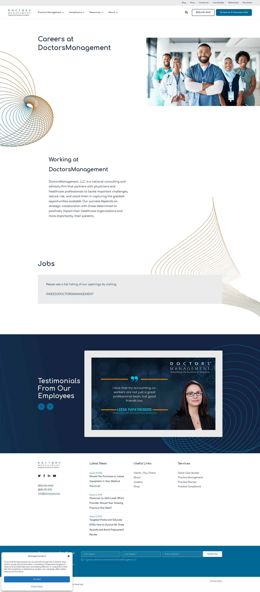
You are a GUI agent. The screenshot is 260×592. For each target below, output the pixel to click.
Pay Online (247, 3)
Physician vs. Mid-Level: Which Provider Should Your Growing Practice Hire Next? (107, 503)
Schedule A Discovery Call (234, 12)
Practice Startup (187, 482)
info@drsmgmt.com (49, 494)
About (111, 12)
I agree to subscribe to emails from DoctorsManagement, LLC (110, 560)
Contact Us (204, 3)
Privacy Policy (37, 586)
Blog (184, 3)
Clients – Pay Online (145, 473)
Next (50, 406)
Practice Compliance (189, 486)
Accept (37, 579)
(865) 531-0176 (45, 490)
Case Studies (218, 3)
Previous (41, 406)
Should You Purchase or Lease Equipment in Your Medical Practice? (107, 481)
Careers (138, 482)
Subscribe (212, 554)
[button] (68, 556)
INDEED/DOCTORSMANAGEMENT (70, 294)
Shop (192, 3)
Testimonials (233, 3)
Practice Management (49, 12)
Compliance (75, 12)
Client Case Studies (188, 473)
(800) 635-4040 (203, 12)
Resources (95, 12)
